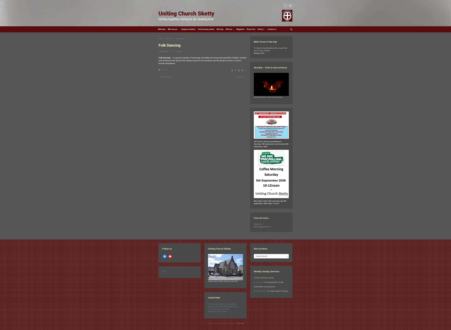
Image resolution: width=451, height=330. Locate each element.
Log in (164, 271)
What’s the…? (258, 224)
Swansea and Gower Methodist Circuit (222, 307)
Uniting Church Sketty (186, 13)
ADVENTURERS (260, 291)
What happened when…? (263, 227)
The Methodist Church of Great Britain (222, 304)
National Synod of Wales (217, 312)
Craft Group (240, 77)
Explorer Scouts (167, 77)
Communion (258, 282)
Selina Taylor (240, 323)
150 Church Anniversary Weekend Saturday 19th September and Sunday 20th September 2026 (271, 144)
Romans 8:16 (259, 53)
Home (160, 39)
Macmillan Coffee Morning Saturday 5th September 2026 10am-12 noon (270, 202)
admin (179, 51)
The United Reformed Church (219, 309)
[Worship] (271, 84)
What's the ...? (169, 39)
